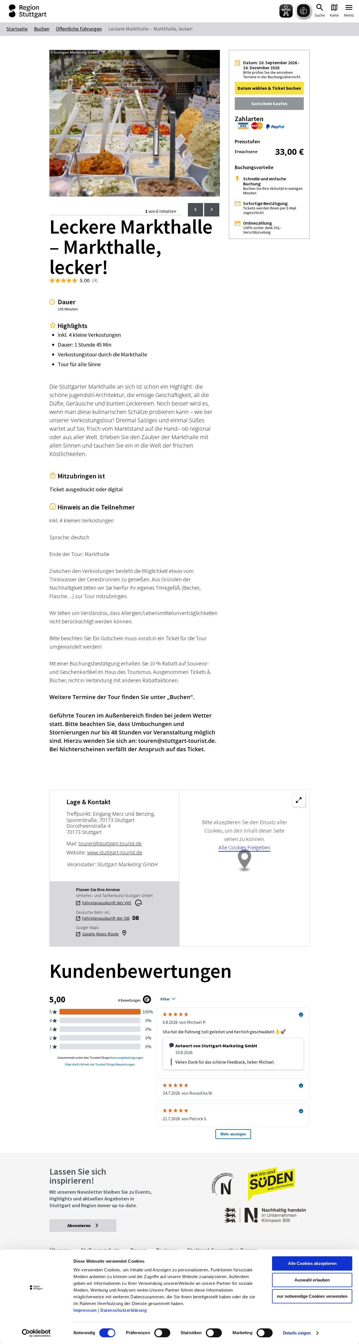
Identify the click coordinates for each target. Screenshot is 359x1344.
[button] (269, 88)
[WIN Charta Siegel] (280, 1212)
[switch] (162, 1332)
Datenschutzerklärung (123, 1310)
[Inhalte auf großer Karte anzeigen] (244, 868)
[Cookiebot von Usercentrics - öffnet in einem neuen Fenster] (36, 1333)
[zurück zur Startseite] (22, 11)
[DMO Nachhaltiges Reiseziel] (226, 1199)
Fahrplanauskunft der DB (106, 918)
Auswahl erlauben (312, 1280)
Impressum (85, 1310)
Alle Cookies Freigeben (244, 847)
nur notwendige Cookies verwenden (312, 1296)
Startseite (16, 29)
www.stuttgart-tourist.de (114, 852)
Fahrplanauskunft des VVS (106, 902)
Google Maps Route (100, 934)
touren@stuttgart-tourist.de (110, 843)
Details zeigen (297, 1333)
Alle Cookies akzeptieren (312, 1263)
